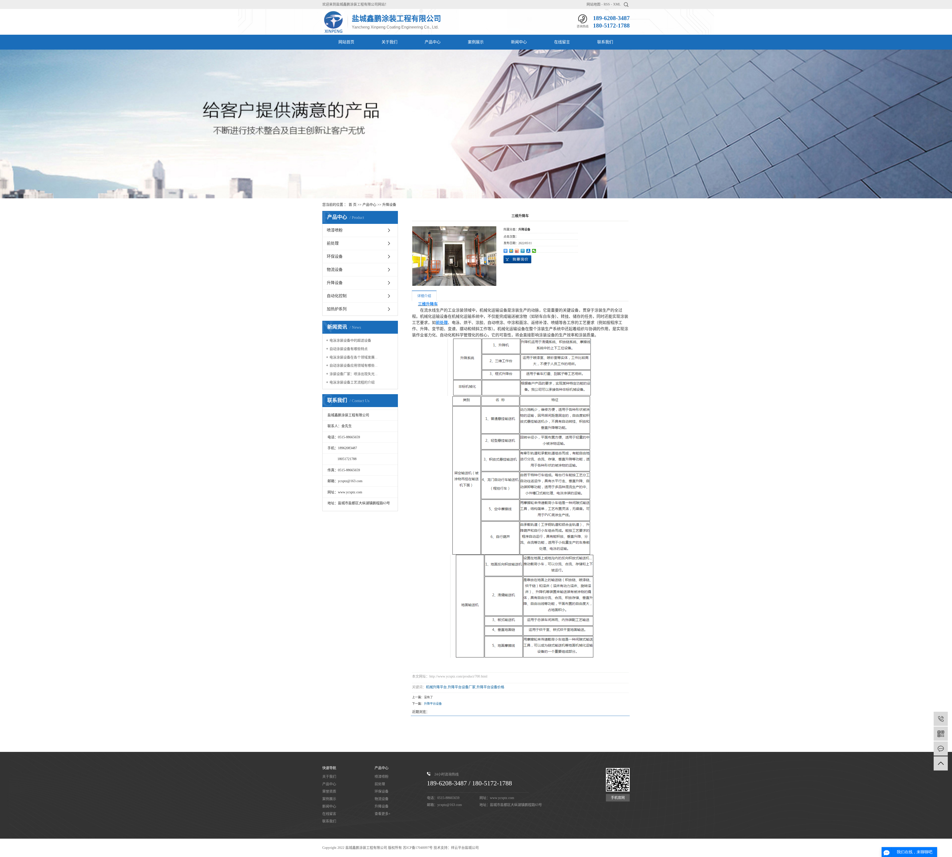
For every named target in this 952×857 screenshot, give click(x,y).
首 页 (353, 205)
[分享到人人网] (528, 251)
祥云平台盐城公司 (465, 848)
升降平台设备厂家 (462, 687)
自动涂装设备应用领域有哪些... (353, 365)
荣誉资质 (329, 791)
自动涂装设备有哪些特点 (348, 349)
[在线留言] (941, 748)
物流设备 (335, 269)
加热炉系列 (337, 309)
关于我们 (389, 42)
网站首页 (346, 42)
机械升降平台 (436, 687)
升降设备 (389, 205)
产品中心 (433, 42)
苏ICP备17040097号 (418, 848)
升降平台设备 (433, 704)
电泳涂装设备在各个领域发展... (353, 357)
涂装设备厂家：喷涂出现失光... (353, 374)
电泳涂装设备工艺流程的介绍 (352, 382)
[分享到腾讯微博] (523, 251)
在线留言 (562, 42)
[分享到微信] (534, 251)
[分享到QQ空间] (511, 251)
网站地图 (593, 4)
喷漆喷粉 (335, 230)
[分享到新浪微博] (517, 251)
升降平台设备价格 (490, 687)
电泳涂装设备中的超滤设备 (350, 340)
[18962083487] (941, 719)
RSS (607, 4)
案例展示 (476, 42)
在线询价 (517, 259)
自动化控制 (337, 296)
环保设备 (335, 256)
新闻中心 (519, 42)
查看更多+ (382, 814)
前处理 (333, 243)
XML (617, 4)
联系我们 (605, 42)
